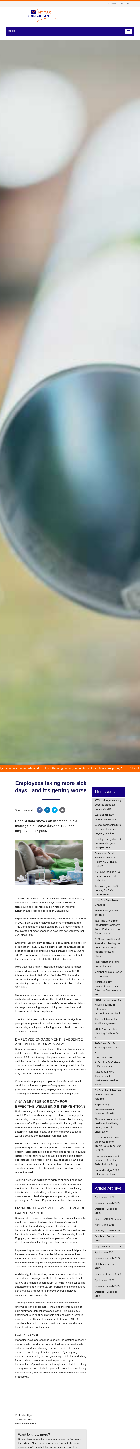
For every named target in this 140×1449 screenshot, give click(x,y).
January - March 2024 (107, 1258)
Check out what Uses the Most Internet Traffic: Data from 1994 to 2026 (108, 1144)
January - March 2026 (107, 1202)
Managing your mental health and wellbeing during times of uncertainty (108, 1125)
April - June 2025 (104, 1224)
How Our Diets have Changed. (106, 902)
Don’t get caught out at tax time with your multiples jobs (108, 843)
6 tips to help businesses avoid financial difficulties (105, 1108)
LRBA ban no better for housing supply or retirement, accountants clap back (108, 1006)
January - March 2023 (107, 1285)
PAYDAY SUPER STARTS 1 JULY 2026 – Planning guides (107, 1061)
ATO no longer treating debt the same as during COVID (108, 804)
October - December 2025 (106, 1210)
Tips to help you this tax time (106, 912)
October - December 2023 (106, 1266)
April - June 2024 (104, 1252)
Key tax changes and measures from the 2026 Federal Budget (107, 1160)
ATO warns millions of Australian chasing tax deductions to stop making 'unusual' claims (107, 947)
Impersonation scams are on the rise (107, 963)
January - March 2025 (107, 1230)
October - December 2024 (106, 1238)
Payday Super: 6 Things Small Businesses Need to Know (106, 1078)
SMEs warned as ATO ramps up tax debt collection (107, 876)
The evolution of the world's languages (106, 1021)
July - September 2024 (108, 1246)
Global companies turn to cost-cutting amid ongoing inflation (108, 829)
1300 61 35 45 (116, 3)
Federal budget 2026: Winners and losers (107, 1172)
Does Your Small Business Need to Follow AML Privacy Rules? (106, 859)
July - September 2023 (108, 1274)
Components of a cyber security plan (108, 973)
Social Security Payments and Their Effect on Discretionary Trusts (108, 988)
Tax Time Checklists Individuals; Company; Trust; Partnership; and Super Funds (108, 927)
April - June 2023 (104, 1280)
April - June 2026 (104, 1197)
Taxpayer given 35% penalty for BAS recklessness (106, 890)
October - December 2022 (106, 1293)
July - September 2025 (108, 1218)
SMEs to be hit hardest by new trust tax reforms (108, 1094)
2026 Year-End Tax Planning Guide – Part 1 (107, 1033)
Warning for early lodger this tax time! (106, 816)
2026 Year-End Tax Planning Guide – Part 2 (107, 1047)
